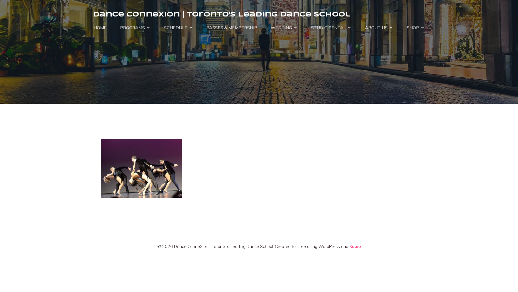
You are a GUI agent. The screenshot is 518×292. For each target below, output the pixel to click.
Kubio (355, 246)
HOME (100, 27)
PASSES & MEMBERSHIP (231, 27)
